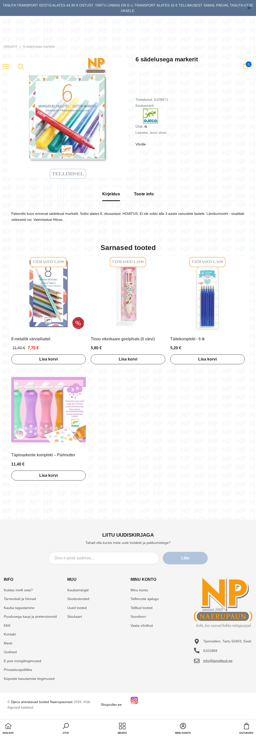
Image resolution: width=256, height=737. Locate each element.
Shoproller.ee (111, 705)
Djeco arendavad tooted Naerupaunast (41, 702)
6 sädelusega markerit (39, 46)
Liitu (185, 558)
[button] (66, 729)
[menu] (6, 66)
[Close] (249, 8)
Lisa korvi (48, 359)
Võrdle (141, 144)
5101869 (210, 651)
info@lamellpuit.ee (217, 661)
